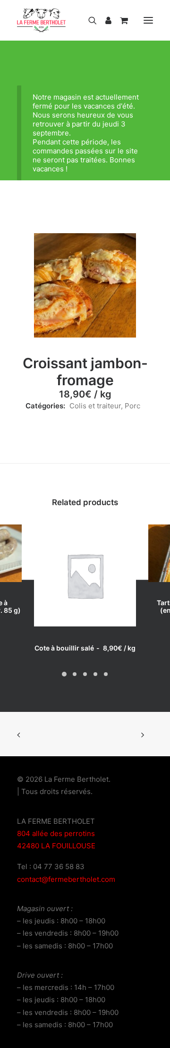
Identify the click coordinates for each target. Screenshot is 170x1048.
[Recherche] (88, 20)
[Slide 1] (64, 674)
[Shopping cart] (119, 20)
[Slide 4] (95, 674)
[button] (148, 20)
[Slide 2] (74, 674)
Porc (132, 405)
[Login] (104, 20)
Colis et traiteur (95, 405)
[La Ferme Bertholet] (41, 20)
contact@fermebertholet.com (66, 879)
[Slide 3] (85, 674)
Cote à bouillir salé (85, 648)
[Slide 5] (106, 674)
